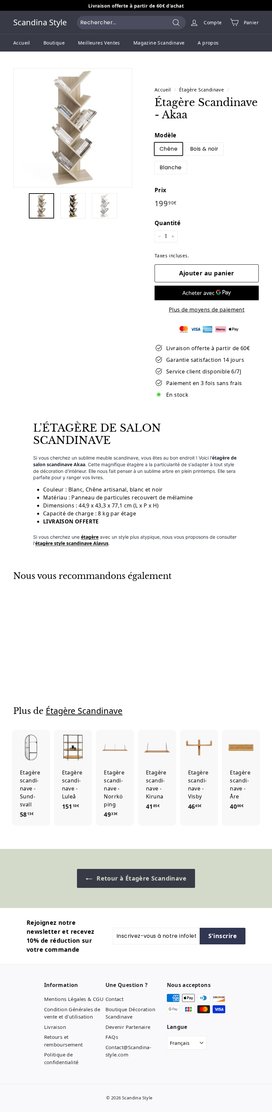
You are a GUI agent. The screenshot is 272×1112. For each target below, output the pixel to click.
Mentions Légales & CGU (74, 999)
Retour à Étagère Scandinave (140, 878)
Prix (161, 190)
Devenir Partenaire (128, 1027)
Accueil (21, 43)
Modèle (165, 135)
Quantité (167, 223)
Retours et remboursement (63, 1041)
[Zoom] (73, 128)
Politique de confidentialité (61, 1058)
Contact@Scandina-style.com (128, 1051)
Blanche (171, 167)
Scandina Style (40, 22)
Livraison (55, 1027)
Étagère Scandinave (201, 89)
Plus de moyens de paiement (206, 309)
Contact (114, 999)
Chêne (168, 149)
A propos (208, 43)
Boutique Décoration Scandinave (130, 1013)
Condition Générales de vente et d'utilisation (72, 1013)
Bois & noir (204, 149)
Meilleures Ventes (99, 43)
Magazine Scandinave (159, 43)
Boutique (54, 43)
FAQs (111, 1037)
